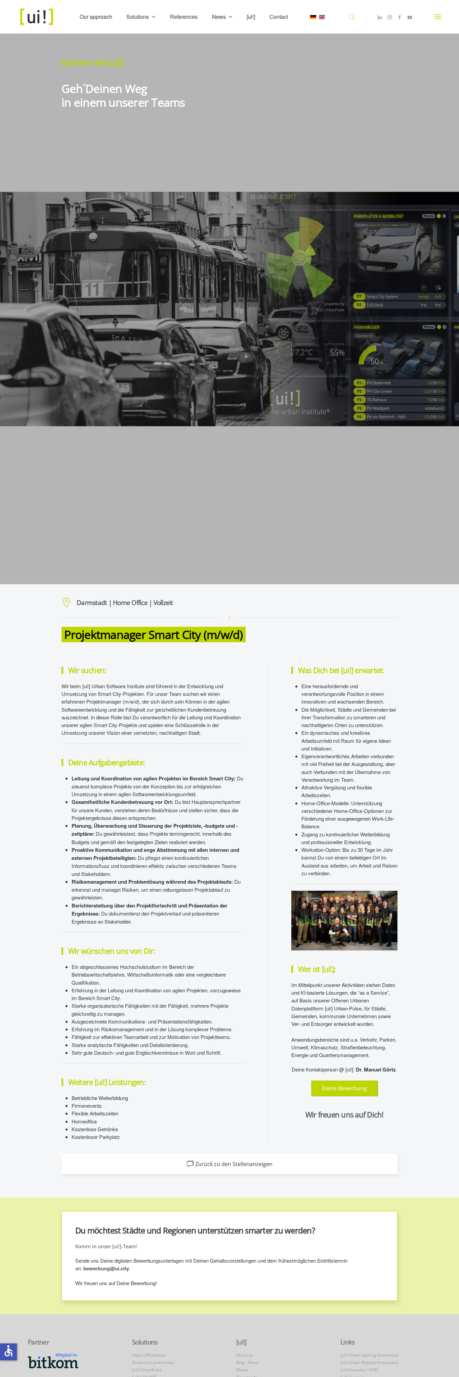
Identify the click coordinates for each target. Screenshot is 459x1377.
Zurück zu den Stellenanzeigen (234, 1164)
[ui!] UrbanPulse (147, 1370)
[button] (352, 16)
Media (242, 1370)
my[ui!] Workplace (149, 1355)
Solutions (144, 1342)
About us (244, 1355)
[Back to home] (37, 16)
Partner (38, 1342)
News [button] (219, 16)
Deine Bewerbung (344, 1088)
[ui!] (251, 16)
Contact (278, 16)
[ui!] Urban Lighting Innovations (369, 1355)
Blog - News (247, 1362)
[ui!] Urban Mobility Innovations (369, 1362)
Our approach (96, 16)
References (184, 16)
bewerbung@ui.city (106, 1268)
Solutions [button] (137, 16)
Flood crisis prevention (153, 1362)
